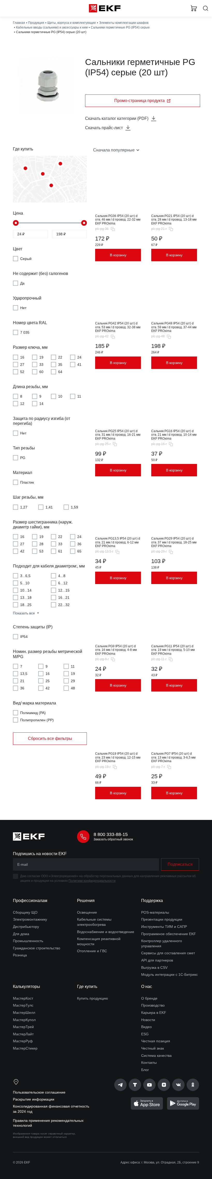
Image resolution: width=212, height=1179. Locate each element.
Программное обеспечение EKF (168, 934)
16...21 (64, 597)
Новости (148, 1020)
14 (41, 404)
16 (22, 357)
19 (41, 357)
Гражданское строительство (36, 948)
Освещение (87, 912)
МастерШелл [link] (24, 1012)
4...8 (61, 576)
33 (41, 364)
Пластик (27, 482)
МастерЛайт (23, 1034)
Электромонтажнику (30, 919)
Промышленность (28, 941)
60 (41, 372)
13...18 (26, 597)
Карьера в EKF (153, 1012)
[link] (120, 1085)
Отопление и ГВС (92, 951)
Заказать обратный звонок (113, 839)
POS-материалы (155, 912)
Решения (86, 900)
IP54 (24, 637)
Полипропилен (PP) (37, 720)
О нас (146, 986)
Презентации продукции (161, 919)
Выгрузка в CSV (154, 967)
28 (41, 544)
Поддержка (152, 900)
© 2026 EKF (21, 1162)
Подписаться (180, 864)
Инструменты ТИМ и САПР (164, 927)
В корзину (118, 255)
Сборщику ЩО (25, 912)
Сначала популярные (114, 150)
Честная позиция (155, 1041)
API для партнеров (157, 960)
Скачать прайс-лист (104, 128)
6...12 (62, 583)
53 (41, 551)
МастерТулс (23, 1005)
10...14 (26, 590)
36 (79, 544)
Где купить (87, 986)
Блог (145, 1070)
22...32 (64, 605)
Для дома (21, 934)
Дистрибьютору (26, 927)
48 (73, 688)
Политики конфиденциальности (92, 881)
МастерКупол (24, 1020)
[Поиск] (205, 8)
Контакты (149, 1062)
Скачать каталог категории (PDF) (116, 118)
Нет (23, 308)
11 (79, 396)
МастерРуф (23, 1041)
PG (22, 458)
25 (48, 681)
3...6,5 (25, 576)
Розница (20, 955)
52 (22, 372)
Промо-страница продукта (139, 100)
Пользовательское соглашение (39, 1092)
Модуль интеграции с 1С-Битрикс (169, 974)
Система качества (156, 1055)
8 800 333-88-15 (111, 834)
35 (60, 364)
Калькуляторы (26, 986)
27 (22, 364)
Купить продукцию (92, 998)
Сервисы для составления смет (168, 953)
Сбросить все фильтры (50, 738)
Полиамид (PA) (33, 713)
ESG (145, 1034)
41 (79, 364)
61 (60, 551)
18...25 (26, 605)
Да (22, 283)
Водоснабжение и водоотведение (105, 932)
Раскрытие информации (33, 1099)
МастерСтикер (25, 1048)
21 (22, 681)
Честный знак (152, 1048)
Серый (26, 259)
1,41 (49, 507)
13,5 (23, 674)
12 (22, 404)
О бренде (149, 998)
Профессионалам (30, 900)
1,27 (23, 507)
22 (60, 357)
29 (73, 681)
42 (22, 551)
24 (79, 357)
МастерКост (23, 998)
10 (60, 396)
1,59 (74, 507)
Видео (146, 1027)
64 (60, 372)
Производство (153, 1005)
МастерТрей (23, 1027)
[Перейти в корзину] (194, 8)
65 (79, 551)
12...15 (64, 590)
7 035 (24, 332)
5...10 (24, 583)
